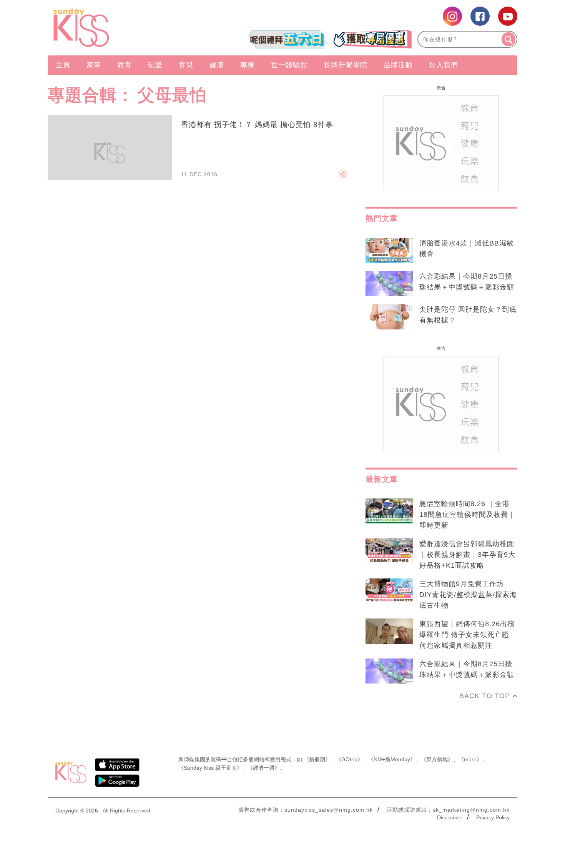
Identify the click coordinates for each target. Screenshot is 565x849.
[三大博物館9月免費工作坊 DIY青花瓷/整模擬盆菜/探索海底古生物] (389, 591)
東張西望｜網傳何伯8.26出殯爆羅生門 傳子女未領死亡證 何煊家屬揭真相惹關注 (467, 634)
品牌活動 (398, 65)
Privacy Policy (493, 817)
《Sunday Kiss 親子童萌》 (210, 768)
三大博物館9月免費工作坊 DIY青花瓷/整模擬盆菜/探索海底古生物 (468, 594)
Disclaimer (449, 817)
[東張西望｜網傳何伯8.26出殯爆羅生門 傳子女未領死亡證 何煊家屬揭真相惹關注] (389, 631)
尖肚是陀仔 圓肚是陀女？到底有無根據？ (468, 315)
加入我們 (443, 65)
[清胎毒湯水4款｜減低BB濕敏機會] (389, 250)
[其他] (343, 177)
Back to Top (484, 696)
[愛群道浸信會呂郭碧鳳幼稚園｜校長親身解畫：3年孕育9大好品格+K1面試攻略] (389, 551)
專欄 (247, 65)
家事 (93, 65)
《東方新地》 (437, 759)
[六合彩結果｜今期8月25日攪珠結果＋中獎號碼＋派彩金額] (389, 283)
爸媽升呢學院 (345, 65)
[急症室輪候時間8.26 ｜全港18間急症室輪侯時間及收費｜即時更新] (389, 511)
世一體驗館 (289, 65)
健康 (216, 65)
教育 (124, 65)
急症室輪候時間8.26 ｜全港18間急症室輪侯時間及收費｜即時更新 (467, 514)
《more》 (470, 759)
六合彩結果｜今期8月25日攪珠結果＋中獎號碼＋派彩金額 (466, 281)
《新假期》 (317, 759)
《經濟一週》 (264, 768)
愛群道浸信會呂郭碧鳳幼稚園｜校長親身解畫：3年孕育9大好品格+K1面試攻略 (467, 554)
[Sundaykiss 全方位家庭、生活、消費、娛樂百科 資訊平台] (118, 27)
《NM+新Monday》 (391, 759)
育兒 (186, 65)
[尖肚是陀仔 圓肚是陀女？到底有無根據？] (389, 316)
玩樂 (155, 65)
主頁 (63, 65)
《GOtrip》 (349, 759)
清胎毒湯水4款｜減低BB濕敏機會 (466, 248)
